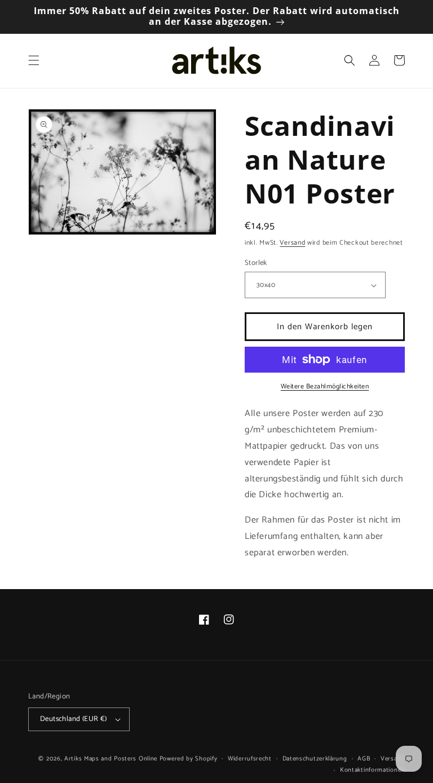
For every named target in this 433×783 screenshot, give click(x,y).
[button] (33, 60)
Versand (292, 242)
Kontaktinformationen (372, 770)
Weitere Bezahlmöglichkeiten (325, 387)
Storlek (256, 263)
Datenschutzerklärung (314, 759)
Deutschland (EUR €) (73, 719)
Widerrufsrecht (250, 759)
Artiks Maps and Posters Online (110, 759)
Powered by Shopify (189, 759)
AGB (363, 759)
